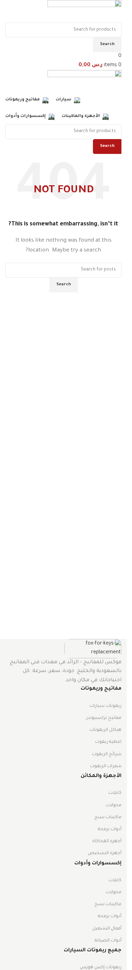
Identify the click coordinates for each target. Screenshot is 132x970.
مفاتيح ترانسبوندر (103, 718)
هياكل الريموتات (105, 730)
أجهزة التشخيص (104, 853)
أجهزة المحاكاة (106, 841)
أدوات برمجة (109, 829)
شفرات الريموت (105, 766)
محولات (113, 805)
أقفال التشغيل (106, 928)
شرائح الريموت (106, 754)
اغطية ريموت (108, 742)
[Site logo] (84, 12)
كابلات (114, 793)
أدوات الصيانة (108, 940)
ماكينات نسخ (107, 817)
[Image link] (92, 649)
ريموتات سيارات (105, 706)
